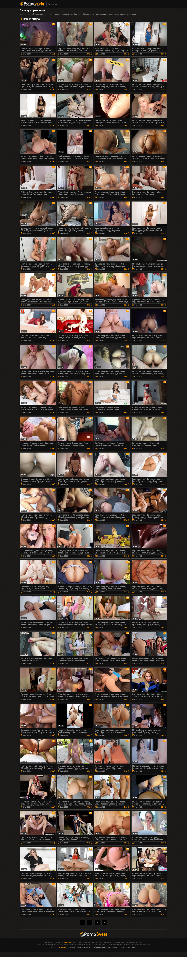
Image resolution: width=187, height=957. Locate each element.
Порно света (68, 942)
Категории (53, 4)
